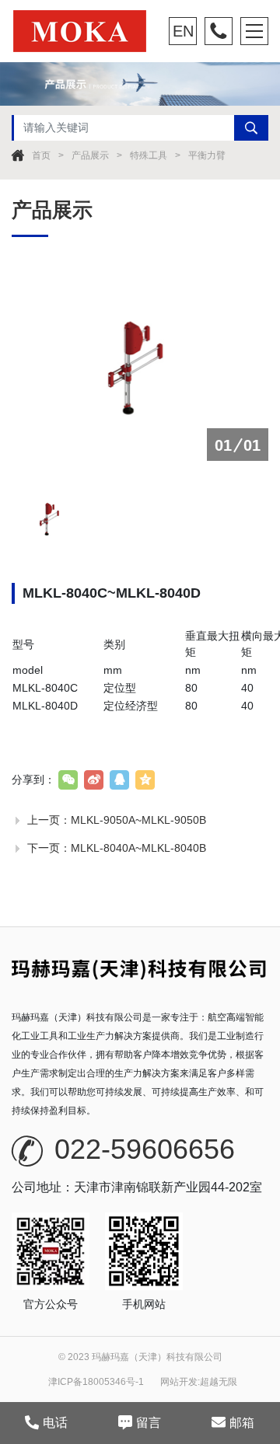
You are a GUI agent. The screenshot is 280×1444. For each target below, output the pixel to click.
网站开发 (179, 1381)
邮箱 (241, 1422)
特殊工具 (148, 155)
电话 (55, 1422)
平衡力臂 (207, 155)
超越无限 (218, 1381)
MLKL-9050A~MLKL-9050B (138, 820)
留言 (148, 1422)
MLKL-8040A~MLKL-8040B (138, 848)
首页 (41, 155)
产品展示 (90, 155)
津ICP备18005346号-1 (96, 1381)
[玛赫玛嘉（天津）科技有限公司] (89, 31)
